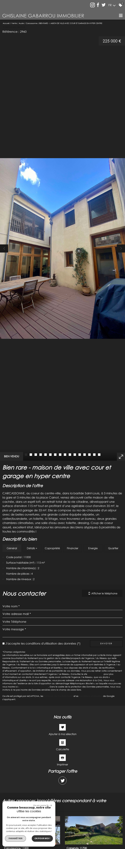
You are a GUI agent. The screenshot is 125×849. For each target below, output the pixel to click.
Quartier (113, 548)
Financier (72, 548)
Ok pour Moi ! (42, 838)
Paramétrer (15, 838)
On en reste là (41, 805)
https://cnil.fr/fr (95, 674)
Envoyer (106, 643)
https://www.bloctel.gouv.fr (34, 686)
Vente (14, 23)
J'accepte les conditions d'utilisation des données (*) (43, 643)
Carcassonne (31, 23)
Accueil (6, 23)
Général (12, 548)
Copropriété (52, 548)
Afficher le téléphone (104, 593)
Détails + (32, 548)
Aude (21, 23)
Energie (93, 548)
